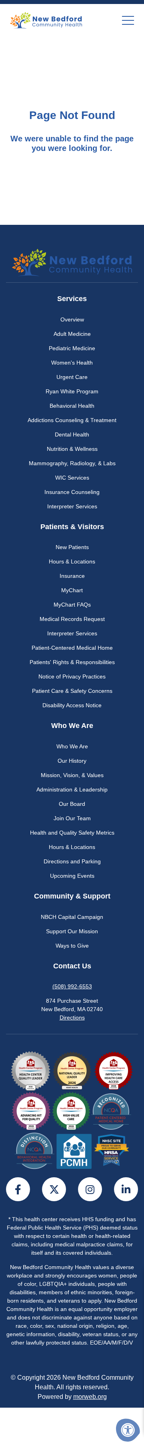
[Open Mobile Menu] (128, 20)
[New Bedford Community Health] (46, 20)
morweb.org (90, 1396)
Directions (72, 1017)
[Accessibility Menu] (128, 1430)
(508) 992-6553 (72, 986)
